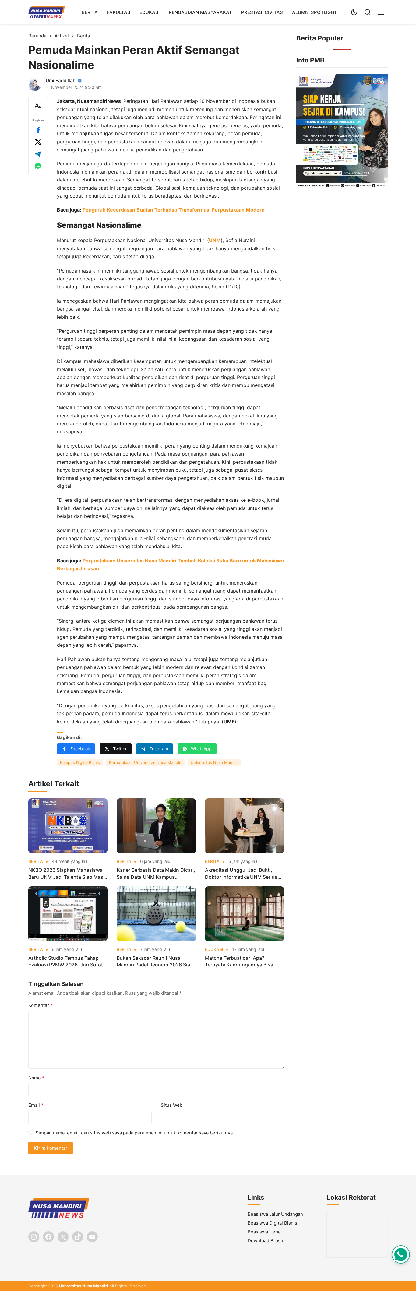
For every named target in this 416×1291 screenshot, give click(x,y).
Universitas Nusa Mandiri (214, 762)
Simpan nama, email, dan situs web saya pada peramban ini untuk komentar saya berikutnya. (135, 1133)
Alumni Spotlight (314, 12)
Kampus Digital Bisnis (80, 762)
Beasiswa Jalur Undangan (275, 1214)
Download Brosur (266, 1241)
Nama (36, 1078)
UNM (215, 240)
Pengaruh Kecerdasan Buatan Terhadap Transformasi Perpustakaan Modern (174, 210)
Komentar (40, 1005)
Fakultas (118, 12)
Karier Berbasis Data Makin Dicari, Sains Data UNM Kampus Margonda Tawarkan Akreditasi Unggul (156, 873)
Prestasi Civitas (262, 12)
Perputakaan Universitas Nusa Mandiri (145, 762)
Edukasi (149, 12)
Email (36, 1105)
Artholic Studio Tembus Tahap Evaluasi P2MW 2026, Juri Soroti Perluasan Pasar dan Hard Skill (66, 961)
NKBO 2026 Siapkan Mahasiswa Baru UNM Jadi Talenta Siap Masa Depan (67, 873)
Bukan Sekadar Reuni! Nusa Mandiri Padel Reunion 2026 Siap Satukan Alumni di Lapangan (155, 961)
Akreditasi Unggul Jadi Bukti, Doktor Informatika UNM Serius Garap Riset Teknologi (241, 873)
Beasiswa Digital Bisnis (272, 1223)
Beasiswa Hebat (265, 1232)
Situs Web (171, 1105)
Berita (90, 12)
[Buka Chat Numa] (401, 1254)
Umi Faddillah (61, 80)
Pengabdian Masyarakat (200, 12)
